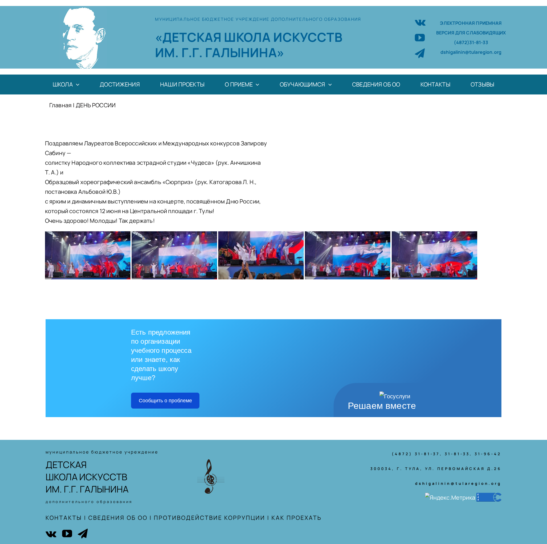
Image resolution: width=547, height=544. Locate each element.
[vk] (420, 22)
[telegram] (420, 53)
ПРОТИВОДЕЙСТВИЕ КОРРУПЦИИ (209, 518)
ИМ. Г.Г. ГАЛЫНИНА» (219, 52)
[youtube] (420, 37)
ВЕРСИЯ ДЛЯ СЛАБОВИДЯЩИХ (471, 33)
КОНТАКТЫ (64, 518)
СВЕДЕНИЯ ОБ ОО (118, 518)
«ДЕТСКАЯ (189, 37)
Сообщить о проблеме (165, 400)
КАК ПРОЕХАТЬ (297, 518)
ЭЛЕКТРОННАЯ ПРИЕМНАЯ (471, 23)
